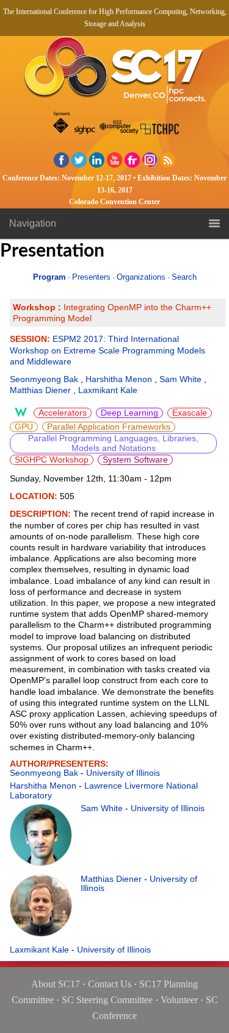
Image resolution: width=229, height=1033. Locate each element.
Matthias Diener (40, 390)
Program (49, 277)
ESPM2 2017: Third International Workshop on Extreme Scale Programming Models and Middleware (107, 350)
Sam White (180, 379)
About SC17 (55, 984)
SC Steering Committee (107, 1000)
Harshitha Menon (118, 379)
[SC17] (114, 73)
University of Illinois (123, 773)
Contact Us (109, 984)
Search (184, 277)
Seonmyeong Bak (44, 379)
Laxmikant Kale (107, 390)
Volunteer (179, 1000)
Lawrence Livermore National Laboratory (104, 790)
